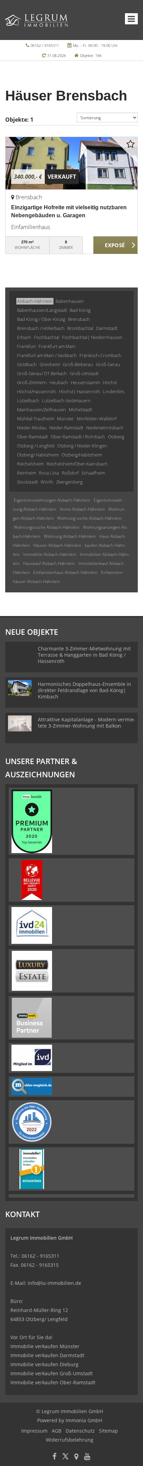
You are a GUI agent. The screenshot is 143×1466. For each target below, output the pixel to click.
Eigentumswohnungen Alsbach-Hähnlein (52, 500)
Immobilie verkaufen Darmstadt (47, 1355)
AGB (56, 1430)
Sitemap (108, 1430)
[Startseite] (36, 20)
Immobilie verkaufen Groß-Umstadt (51, 1373)
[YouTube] (87, 1457)
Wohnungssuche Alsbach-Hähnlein (46, 527)
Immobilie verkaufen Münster (44, 1346)
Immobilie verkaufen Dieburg (44, 1364)
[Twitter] (65, 1457)
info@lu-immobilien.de (54, 1283)
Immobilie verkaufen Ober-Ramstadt (52, 1382)
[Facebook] (54, 1457)
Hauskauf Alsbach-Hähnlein (49, 563)
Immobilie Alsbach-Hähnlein (49, 554)
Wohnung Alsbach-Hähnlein (70, 536)
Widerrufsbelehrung (69, 1439)
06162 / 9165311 (45, 45)
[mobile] (131, 18)
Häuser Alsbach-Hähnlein (57, 545)
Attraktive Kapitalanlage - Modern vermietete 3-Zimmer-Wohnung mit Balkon (86, 722)
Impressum (34, 1430)
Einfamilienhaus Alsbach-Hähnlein (65, 572)
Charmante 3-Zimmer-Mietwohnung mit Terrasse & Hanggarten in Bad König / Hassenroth (84, 654)
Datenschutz (80, 1430)
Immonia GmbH (84, 1420)
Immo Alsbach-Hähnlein (82, 509)
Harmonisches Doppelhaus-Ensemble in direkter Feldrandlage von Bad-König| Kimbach (84, 690)
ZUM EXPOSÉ (115, 245)
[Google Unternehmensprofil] (76, 1457)
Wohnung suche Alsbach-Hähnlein (89, 518)
